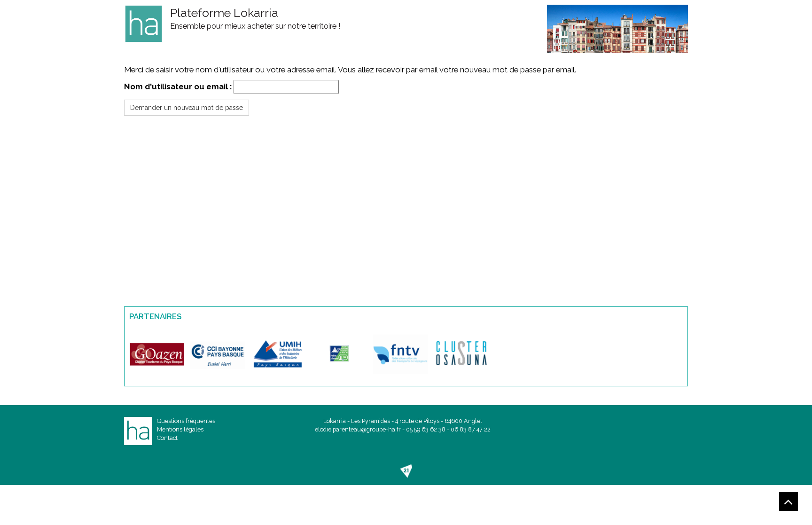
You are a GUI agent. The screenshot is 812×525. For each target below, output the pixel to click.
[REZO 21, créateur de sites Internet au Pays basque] (406, 471)
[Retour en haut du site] (788, 501)
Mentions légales (180, 429)
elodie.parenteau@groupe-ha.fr (358, 429)
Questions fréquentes (186, 420)
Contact (167, 437)
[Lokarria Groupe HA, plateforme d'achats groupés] (143, 24)
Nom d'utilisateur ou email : (178, 86)
